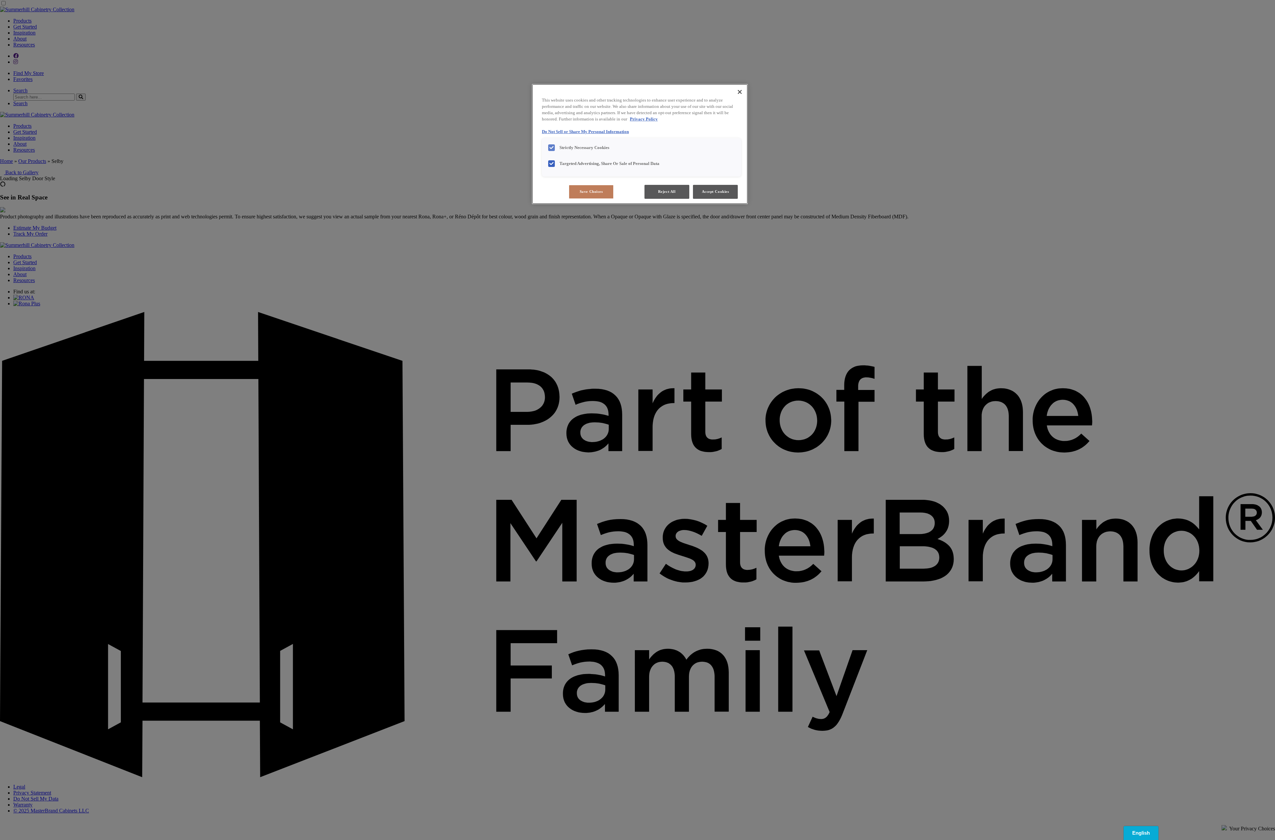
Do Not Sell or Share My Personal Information (585, 131)
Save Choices (591, 191)
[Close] (739, 92)
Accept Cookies (715, 191)
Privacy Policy (644, 119)
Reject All (667, 191)
